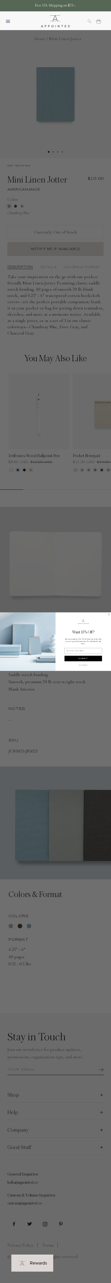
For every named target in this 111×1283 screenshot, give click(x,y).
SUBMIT (83, 658)
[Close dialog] (109, 614)
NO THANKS (83, 665)
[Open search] (92, 21)
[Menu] (10, 21)
